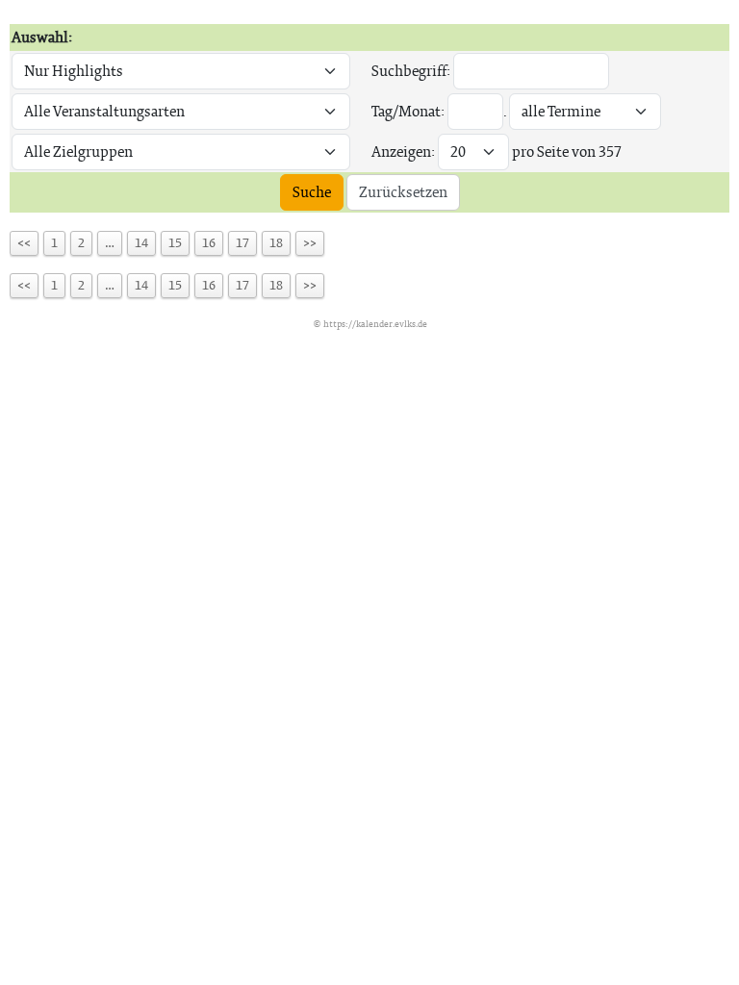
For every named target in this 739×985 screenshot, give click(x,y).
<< (24, 243)
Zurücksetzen (403, 192)
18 (276, 243)
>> (310, 243)
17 (242, 243)
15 (175, 243)
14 (141, 243)
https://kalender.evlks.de (375, 323)
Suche (312, 192)
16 (209, 243)
